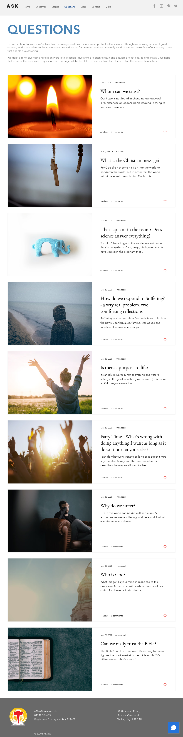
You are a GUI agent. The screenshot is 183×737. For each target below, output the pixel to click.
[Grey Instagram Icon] (161, 6)
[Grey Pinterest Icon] (168, 6)
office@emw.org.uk (45, 711)
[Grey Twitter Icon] (176, 6)
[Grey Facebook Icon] (154, 6)
